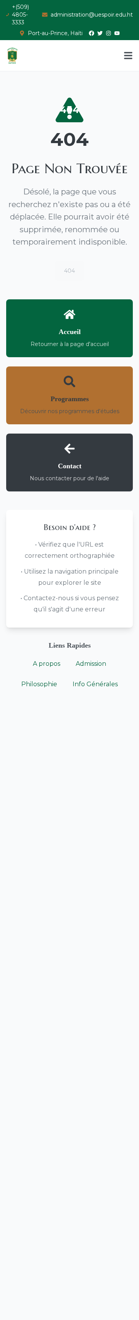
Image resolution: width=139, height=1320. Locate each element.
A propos (46, 663)
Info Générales (95, 684)
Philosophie (39, 684)
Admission (91, 663)
